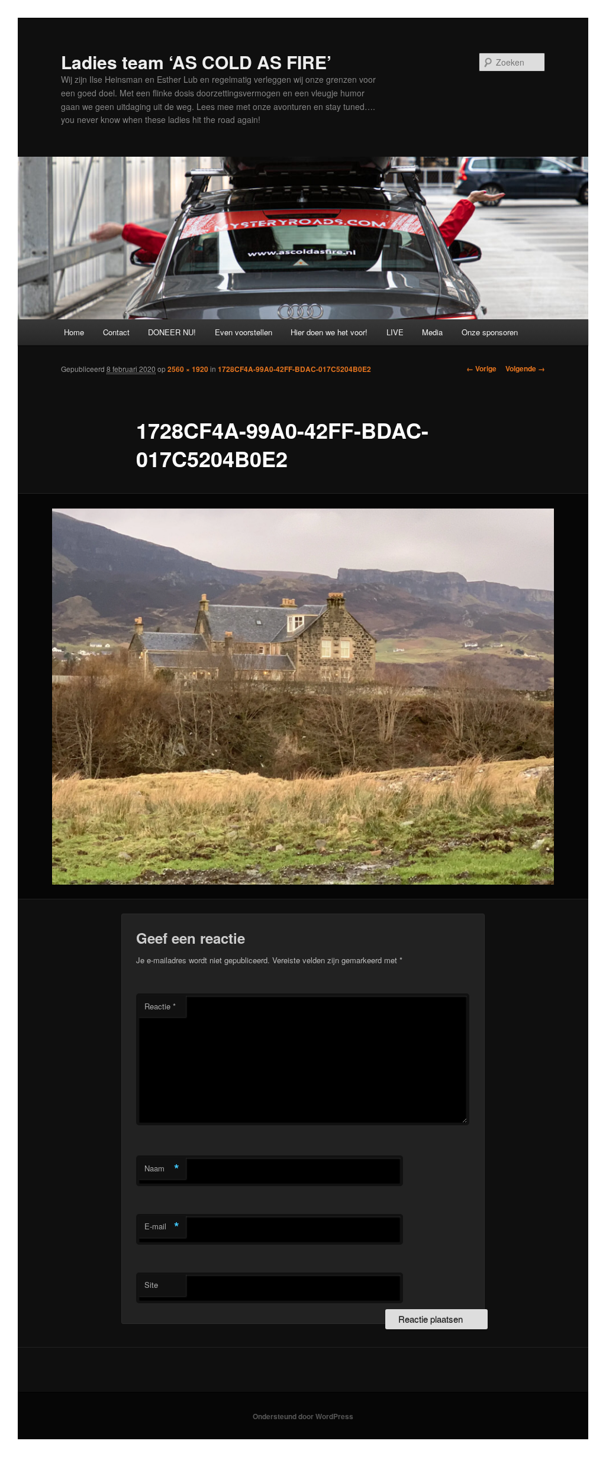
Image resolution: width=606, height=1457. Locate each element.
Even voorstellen (243, 332)
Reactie (160, 1006)
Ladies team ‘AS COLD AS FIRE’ (196, 62)
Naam (161, 1168)
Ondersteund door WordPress (303, 1416)
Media (432, 332)
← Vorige (481, 368)
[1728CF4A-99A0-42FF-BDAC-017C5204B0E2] (303, 697)
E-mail (161, 1226)
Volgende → (525, 368)
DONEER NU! (172, 332)
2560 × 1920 (187, 369)
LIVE (395, 332)
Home (74, 332)
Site (151, 1284)
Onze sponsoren (490, 332)
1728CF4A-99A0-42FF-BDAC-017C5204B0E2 (294, 369)
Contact (116, 332)
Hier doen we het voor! (329, 332)
